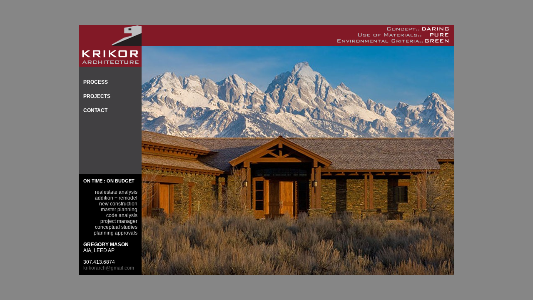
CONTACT (95, 110)
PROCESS (95, 82)
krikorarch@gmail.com (108, 268)
